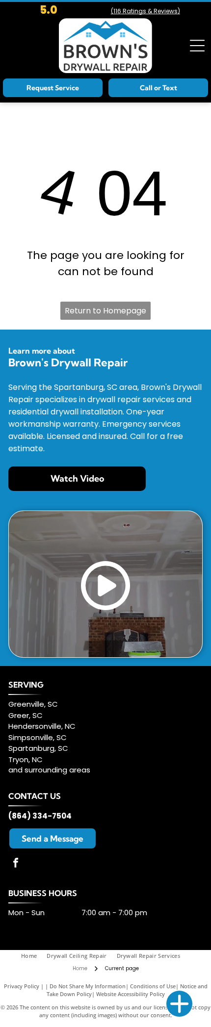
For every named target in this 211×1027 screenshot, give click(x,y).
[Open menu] (197, 45)
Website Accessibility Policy (130, 994)
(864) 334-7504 (40, 816)
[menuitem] (34, 956)
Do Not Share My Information (88, 986)
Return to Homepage (105, 310)
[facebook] (15, 864)
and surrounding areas (49, 770)
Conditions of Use (153, 986)
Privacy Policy (21, 986)
